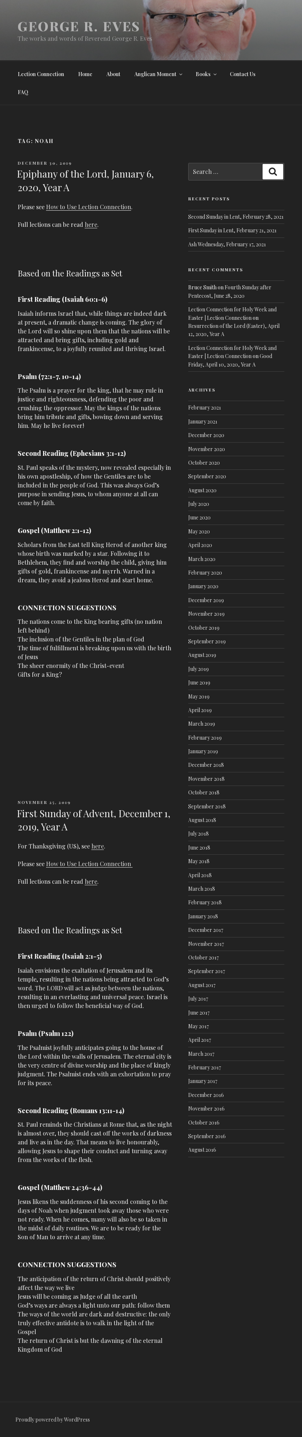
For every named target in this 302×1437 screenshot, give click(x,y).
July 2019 (198, 668)
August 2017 (201, 985)
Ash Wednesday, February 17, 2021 (227, 244)
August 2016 (202, 1149)
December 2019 (206, 600)
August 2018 (202, 819)
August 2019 (202, 654)
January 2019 (203, 751)
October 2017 (203, 957)
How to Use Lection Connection (88, 207)
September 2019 (207, 641)
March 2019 (201, 723)
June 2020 (199, 517)
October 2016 (204, 1122)
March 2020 (201, 558)
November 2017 (206, 943)
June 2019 (199, 682)
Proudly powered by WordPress (52, 1419)
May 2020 (199, 531)
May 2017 (198, 1026)
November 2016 (206, 1108)
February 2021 (204, 407)
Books (203, 74)
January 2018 (203, 916)
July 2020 (198, 503)
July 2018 (198, 833)
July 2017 (198, 998)
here (91, 224)
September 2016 (207, 1136)
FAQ (23, 92)
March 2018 (201, 888)
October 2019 (204, 627)
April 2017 (199, 1039)
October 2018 (204, 792)
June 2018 (199, 847)
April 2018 (200, 875)
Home (85, 74)
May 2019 (199, 696)
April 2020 (200, 544)
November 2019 (206, 613)
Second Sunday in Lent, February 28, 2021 (236, 216)
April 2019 (200, 710)
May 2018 (199, 861)
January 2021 (202, 421)
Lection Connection (41, 74)
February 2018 (205, 902)
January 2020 (203, 586)
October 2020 (204, 462)
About (113, 74)
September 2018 (207, 806)
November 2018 (206, 778)
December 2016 (206, 1094)
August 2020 (202, 490)
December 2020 (206, 435)
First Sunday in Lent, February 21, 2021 (232, 230)
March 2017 (201, 1053)
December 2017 (205, 929)
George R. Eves (79, 26)
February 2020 (205, 572)
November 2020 (206, 449)
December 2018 (206, 764)
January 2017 (202, 1080)
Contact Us (243, 74)
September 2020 (207, 476)
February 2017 (204, 1067)
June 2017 (199, 1012)
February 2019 (205, 737)
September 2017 (206, 971)
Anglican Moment (155, 74)
